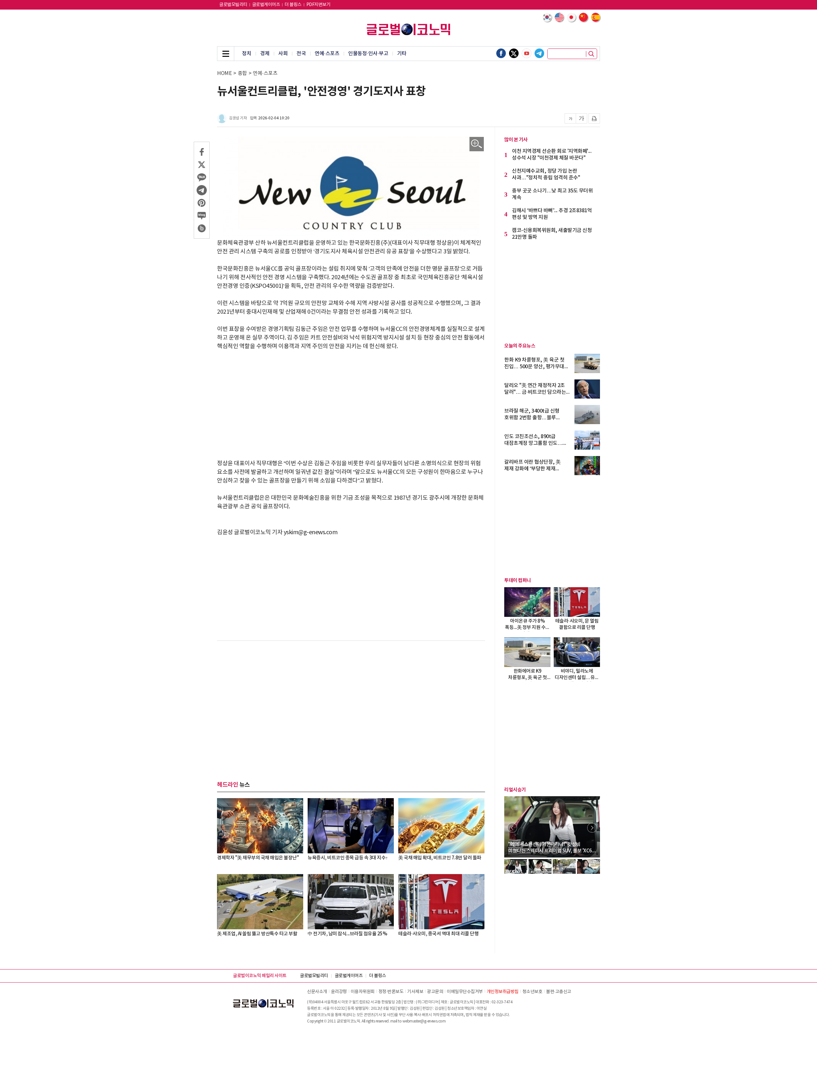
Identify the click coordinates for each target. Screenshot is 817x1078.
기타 (401, 53)
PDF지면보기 (318, 4)
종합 (242, 73)
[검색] (591, 54)
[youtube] (526, 53)
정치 (246, 53)
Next (592, 828)
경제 (264, 53)
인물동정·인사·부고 (368, 53)
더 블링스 (293, 4)
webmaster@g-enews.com (424, 1021)
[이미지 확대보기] (476, 144)
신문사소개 (317, 991)
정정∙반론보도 (391, 991)
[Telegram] (539, 53)
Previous (512, 828)
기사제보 (415, 991)
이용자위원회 (363, 991)
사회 (283, 53)
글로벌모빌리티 (233, 4)
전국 (301, 53)
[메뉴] (225, 54)
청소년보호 (532, 991)
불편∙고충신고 (558, 991)
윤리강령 (339, 991)
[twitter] (514, 53)
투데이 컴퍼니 (517, 580)
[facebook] (501, 53)
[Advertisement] (351, 405)
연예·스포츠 (327, 53)
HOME (224, 73)
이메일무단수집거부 (465, 991)
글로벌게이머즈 (266, 4)
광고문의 (435, 991)
